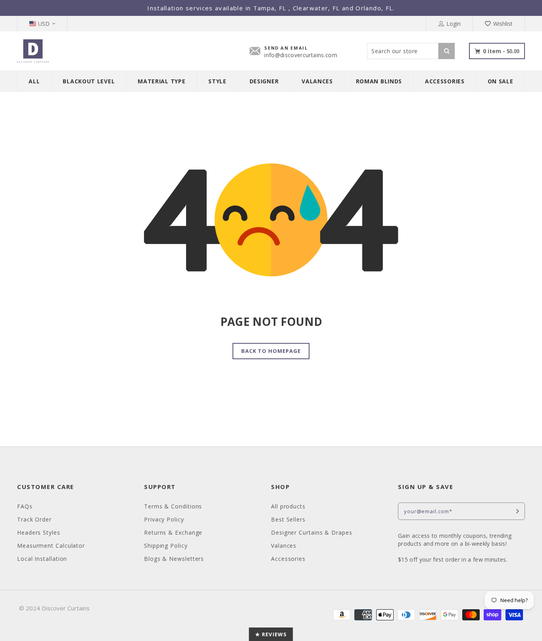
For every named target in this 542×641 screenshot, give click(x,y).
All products (288, 506)
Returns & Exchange (173, 532)
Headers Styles (38, 532)
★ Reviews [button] (270, 634)
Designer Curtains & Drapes (311, 532)
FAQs (25, 506)
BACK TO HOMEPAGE (271, 350)
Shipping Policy (166, 545)
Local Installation (42, 558)
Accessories (288, 558)
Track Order (34, 519)
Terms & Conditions (173, 506)
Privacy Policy (164, 519)
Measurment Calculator (51, 545)
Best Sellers (288, 519)
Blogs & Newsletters (174, 558)
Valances (283, 545)
